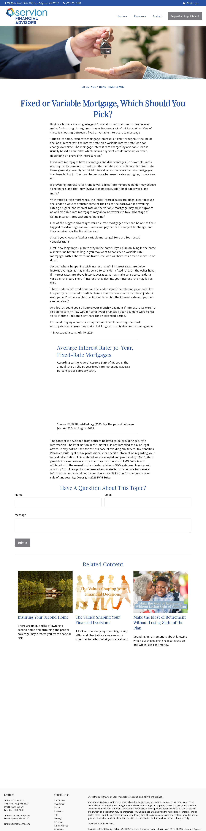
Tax (56, 814)
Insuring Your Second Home (43, 617)
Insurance (59, 811)
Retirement (59, 800)
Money (57, 818)
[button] (122, 16)
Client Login (192, 3)
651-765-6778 (18, 800)
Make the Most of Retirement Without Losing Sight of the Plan (159, 622)
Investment (59, 803)
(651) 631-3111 (73, 3)
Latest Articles (61, 825)
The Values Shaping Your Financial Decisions (98, 619)
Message (20, 515)
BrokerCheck (157, 796)
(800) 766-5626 (21, 803)
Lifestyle (58, 822)
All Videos (59, 829)
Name (18, 494)
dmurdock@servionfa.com (17, 823)
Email (108, 494)
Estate (57, 807)
